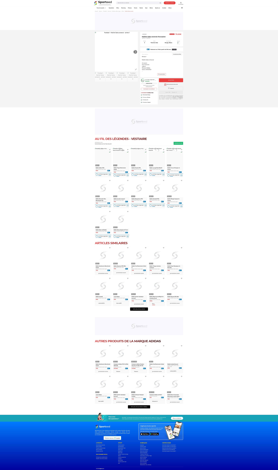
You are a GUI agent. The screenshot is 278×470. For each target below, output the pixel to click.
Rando (141, 7)
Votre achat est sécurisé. (172, 84)
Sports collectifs (143, 457)
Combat (164, 7)
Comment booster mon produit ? (169, 451)
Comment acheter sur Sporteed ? (169, 446)
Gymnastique (121, 446)
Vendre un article (170, 2)
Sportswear (120, 460)
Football (120, 458)
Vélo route (120, 452)
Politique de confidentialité (101, 457)
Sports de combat (144, 451)
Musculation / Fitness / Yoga (146, 455)
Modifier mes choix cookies (101, 458)
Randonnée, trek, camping (145, 464)
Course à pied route (122, 461)
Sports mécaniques (144, 449)
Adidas (144, 34)
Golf (119, 463)
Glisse (170, 7)
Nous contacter (177, 418)
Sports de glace (143, 463)
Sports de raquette (144, 460)
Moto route (120, 449)
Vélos (117, 7)
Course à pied (143, 446)
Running (123, 7)
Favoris (172, 88)
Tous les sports (101, 7)
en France (174, 97)
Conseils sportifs (99, 451)
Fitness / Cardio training (123, 454)
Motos (151, 7)
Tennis (135, 7)
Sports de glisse (143, 461)
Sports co (157, 7)
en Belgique (180, 97)
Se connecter (180, 4)
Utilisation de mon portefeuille (168, 449)
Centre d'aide (99, 446)
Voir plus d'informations (178, 96)
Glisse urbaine (143, 458)
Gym (146, 7)
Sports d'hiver (143, 448)
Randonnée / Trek (121, 448)
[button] (135, 52)
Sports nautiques (143, 452)
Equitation (111, 7)
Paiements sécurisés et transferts (169, 448)
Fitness (130, 7)
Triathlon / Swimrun (144, 454)
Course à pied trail (122, 457)
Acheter (171, 80)
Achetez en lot (178, 143)
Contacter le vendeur (149, 89)
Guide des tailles (177, 54)
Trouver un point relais (100, 448)
